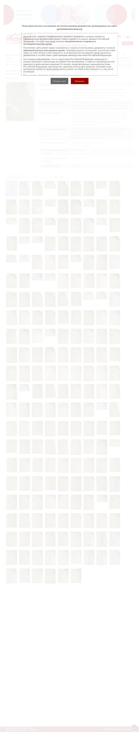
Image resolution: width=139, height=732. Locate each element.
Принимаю (79, 81)
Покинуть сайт (59, 81)
